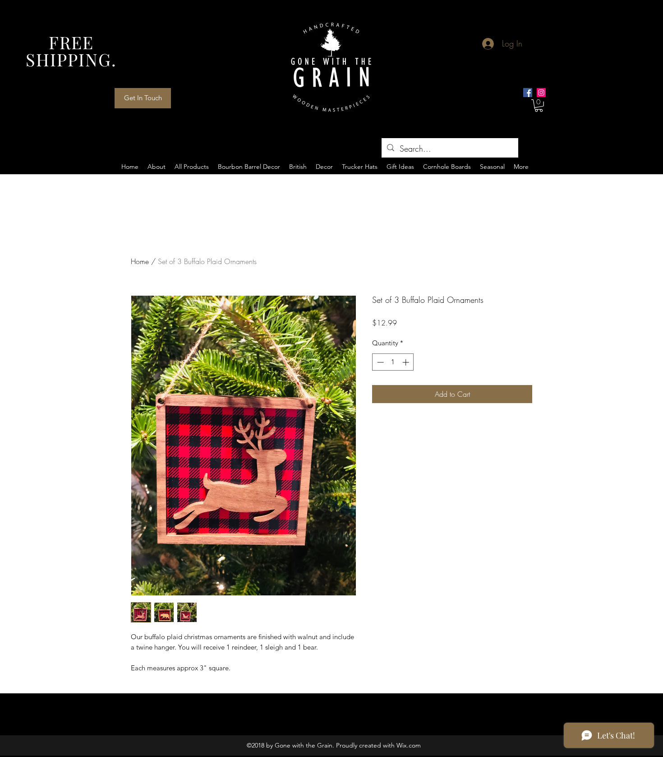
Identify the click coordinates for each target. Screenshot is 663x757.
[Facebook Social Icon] (527, 92)
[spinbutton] (393, 362)
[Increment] (407, 362)
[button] (538, 105)
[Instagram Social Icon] (541, 92)
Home (140, 261)
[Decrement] (379, 362)
